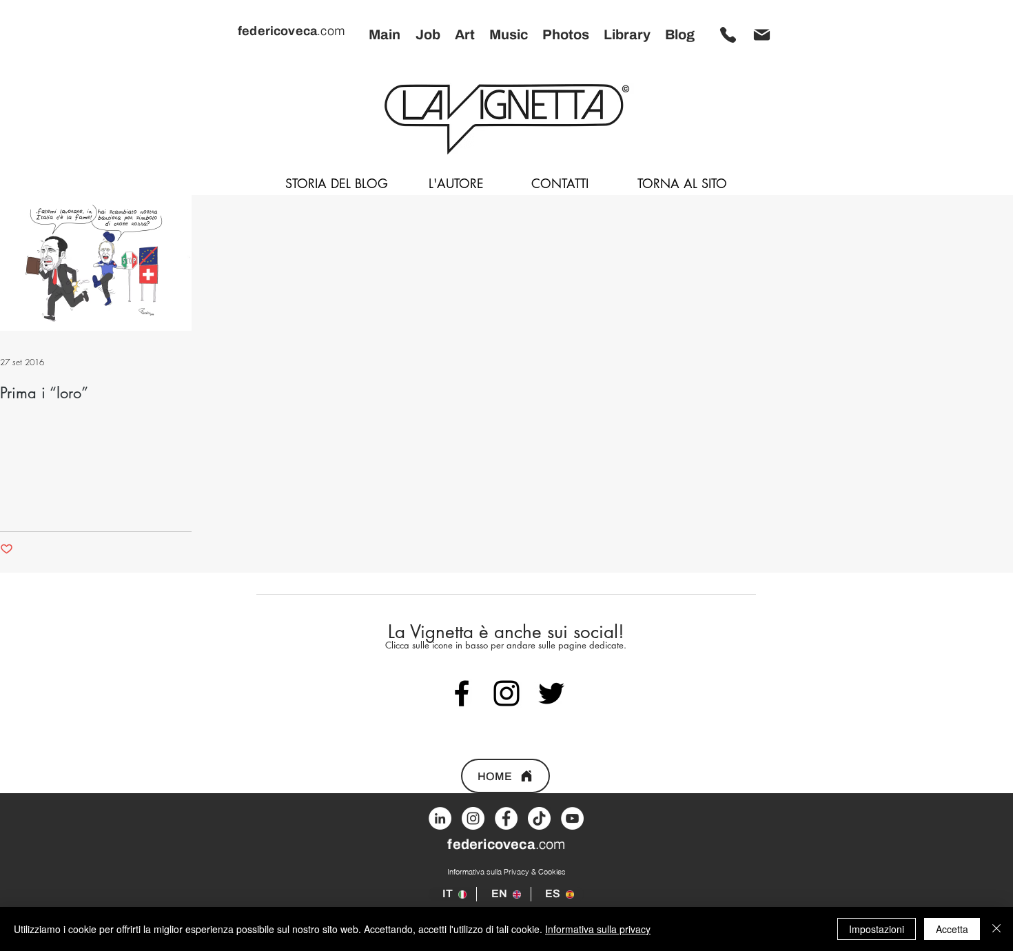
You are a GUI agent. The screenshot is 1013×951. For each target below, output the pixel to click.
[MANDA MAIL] (761, 34)
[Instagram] (473, 818)
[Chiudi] (996, 929)
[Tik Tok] (539, 818)
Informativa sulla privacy (598, 929)
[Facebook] (506, 818)
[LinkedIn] (440, 818)
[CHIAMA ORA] (727, 34)
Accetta (952, 929)
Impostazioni (876, 929)
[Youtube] (572, 818)
